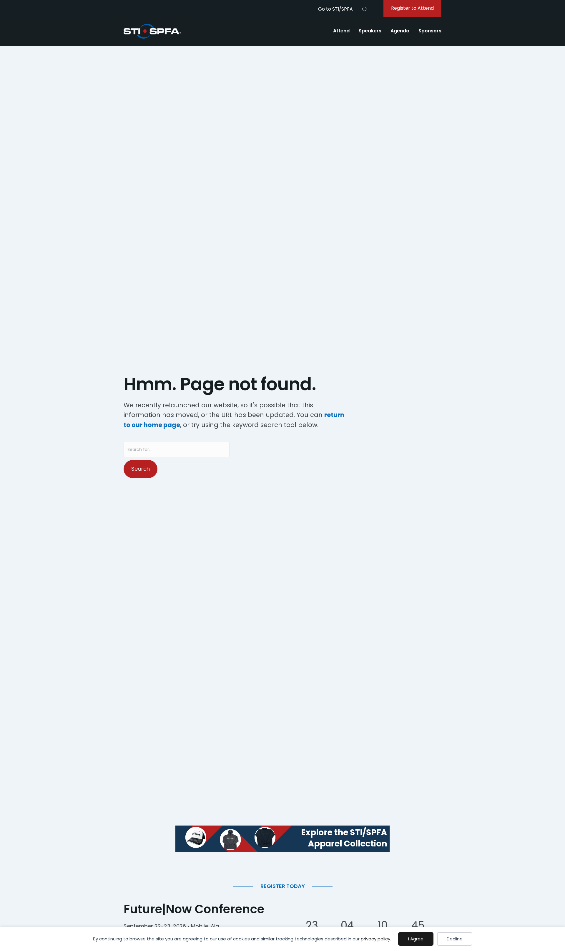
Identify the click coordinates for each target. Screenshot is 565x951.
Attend (341, 30)
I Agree (415, 939)
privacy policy (375, 939)
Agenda (399, 30)
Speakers (370, 30)
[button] (365, 9)
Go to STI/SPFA (335, 9)
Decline (455, 939)
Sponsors (429, 30)
